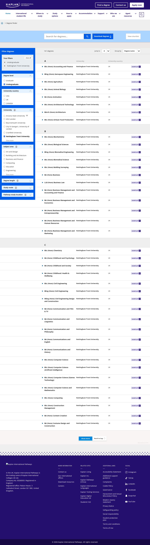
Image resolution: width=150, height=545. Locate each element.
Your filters (8, 58)
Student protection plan (110, 519)
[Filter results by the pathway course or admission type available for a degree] (16, 187)
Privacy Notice (108, 506)
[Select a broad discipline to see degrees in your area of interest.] (16, 146)
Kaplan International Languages (89, 487)
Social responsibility (111, 514)
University (8, 110)
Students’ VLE (86, 502)
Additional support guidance (110, 477)
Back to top (98, 438)
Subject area (9, 146)
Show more (85, 438)
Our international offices (65, 477)
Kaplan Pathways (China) (87, 481)
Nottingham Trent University (18, 66)
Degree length (9, 180)
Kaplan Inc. (85, 476)
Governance (107, 490)
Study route (9, 187)
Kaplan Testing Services (90, 492)
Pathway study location (13, 195)
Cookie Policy (108, 486)
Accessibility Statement (112, 472)
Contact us (121, 5)
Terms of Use (108, 528)
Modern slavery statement (109, 501)
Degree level (8, 75)
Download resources (66, 482)
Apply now (137, 5)
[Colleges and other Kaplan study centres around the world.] (25, 195)
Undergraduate (13, 62)
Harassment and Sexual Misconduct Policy (112, 495)
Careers (61, 486)
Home (8, 13)
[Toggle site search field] (141, 14)
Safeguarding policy (110, 510)
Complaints (107, 482)
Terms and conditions (111, 524)
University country (11, 91)
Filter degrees (8, 51)
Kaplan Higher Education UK (86, 497)
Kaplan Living (86, 472)
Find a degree (103, 5)
